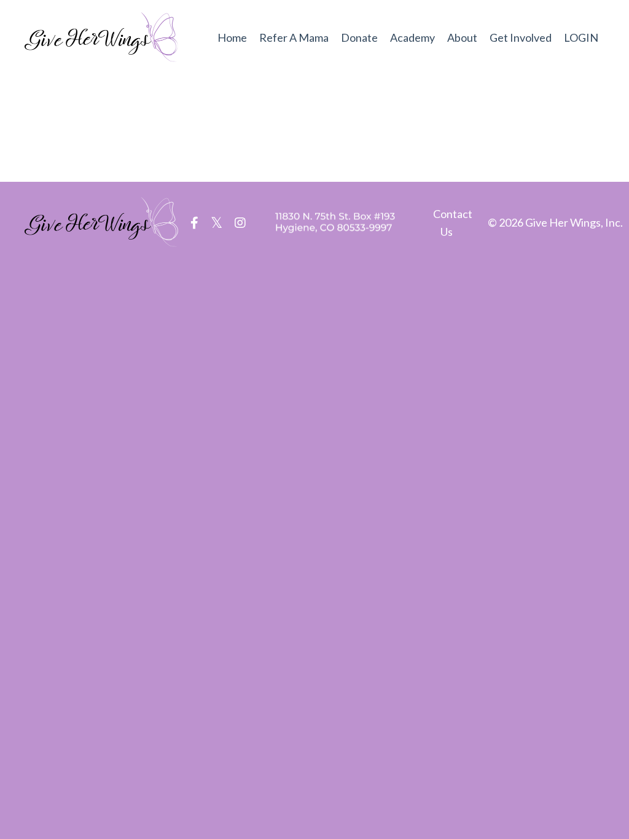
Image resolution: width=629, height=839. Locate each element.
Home (232, 37)
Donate (359, 37)
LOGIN (581, 37)
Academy (412, 37)
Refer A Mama (294, 37)
